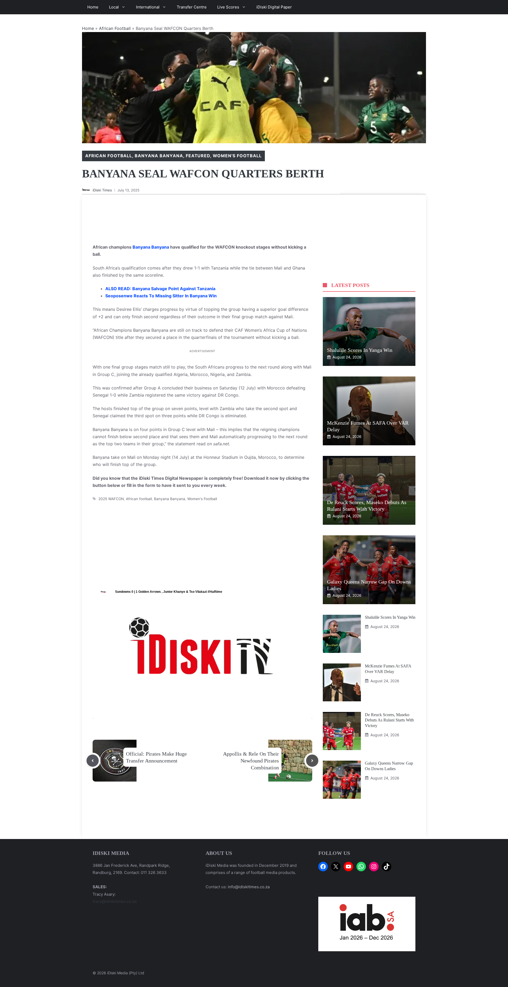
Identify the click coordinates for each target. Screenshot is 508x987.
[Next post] (312, 761)
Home (92, 7)
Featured (198, 155)
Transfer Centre (192, 7)
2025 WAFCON (111, 499)
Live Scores (228, 7)
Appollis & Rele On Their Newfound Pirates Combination (251, 760)
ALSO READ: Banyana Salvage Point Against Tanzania (160, 288)
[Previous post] (93, 761)
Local (114, 7)
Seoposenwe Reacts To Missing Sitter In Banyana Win (161, 295)
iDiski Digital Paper (274, 7)
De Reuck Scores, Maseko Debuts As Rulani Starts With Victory (389, 720)
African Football (115, 28)
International (148, 7)
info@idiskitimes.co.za (249, 886)
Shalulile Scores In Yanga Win (359, 350)
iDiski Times (102, 190)
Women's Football (237, 155)
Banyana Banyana (159, 155)
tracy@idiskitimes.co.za (115, 901)
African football (139, 499)
